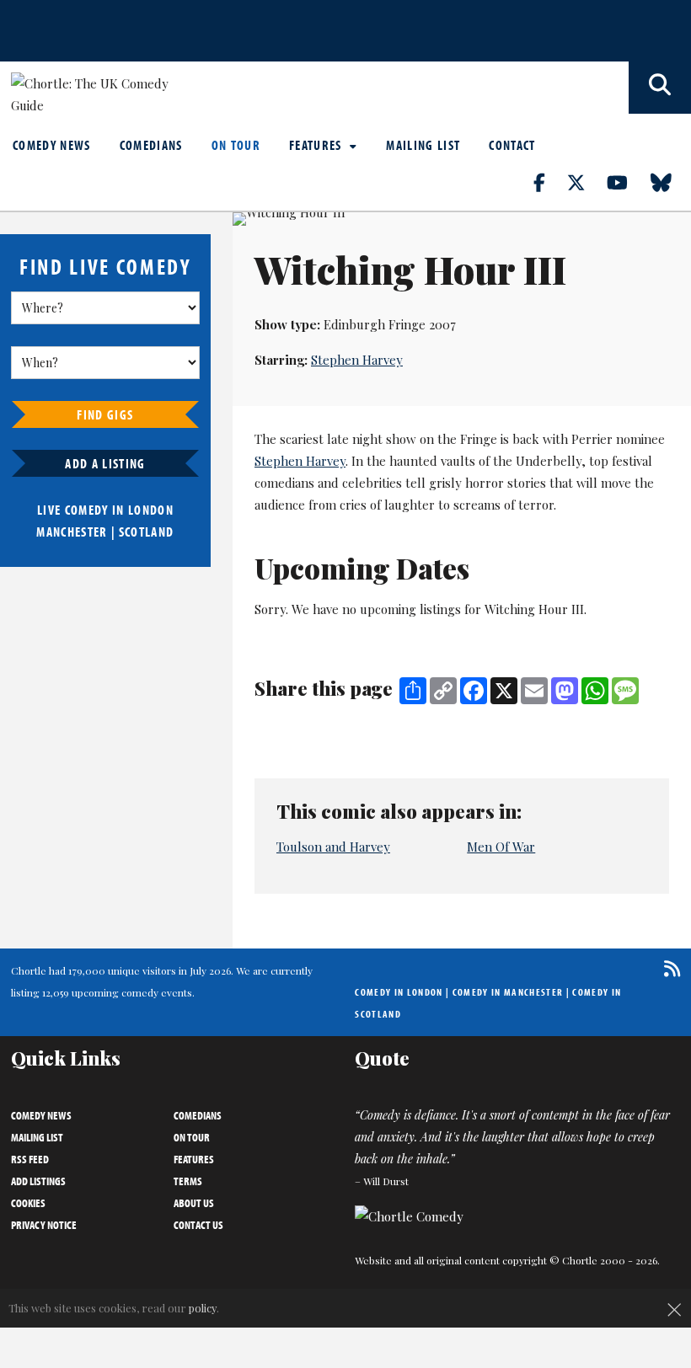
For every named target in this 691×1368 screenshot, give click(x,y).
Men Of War (501, 846)
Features (317, 144)
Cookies (28, 1202)
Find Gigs (105, 414)
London (151, 509)
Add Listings (38, 1181)
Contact (512, 144)
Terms (188, 1181)
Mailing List (423, 144)
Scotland (146, 531)
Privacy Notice (44, 1224)
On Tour (236, 144)
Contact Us (198, 1224)
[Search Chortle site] (660, 87)
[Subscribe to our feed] (668, 968)
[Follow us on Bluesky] (671, 182)
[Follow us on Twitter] (585, 182)
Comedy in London (398, 992)
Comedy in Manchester (508, 992)
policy (203, 1308)
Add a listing (105, 463)
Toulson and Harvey (333, 846)
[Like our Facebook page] (549, 182)
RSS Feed (30, 1159)
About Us (194, 1202)
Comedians (151, 144)
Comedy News (52, 144)
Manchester (71, 531)
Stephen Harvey (357, 359)
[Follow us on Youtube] (627, 182)
